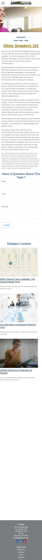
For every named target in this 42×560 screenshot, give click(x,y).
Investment (21, 552)
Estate (21, 555)
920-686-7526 (23, 527)
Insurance (21, 557)
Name (4, 181)
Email (4, 194)
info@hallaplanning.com (21, 538)
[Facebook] (17, 541)
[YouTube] (24, 541)
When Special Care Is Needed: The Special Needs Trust (17, 280)
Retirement (21, 550)
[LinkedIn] (20, 541)
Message (5, 206)
